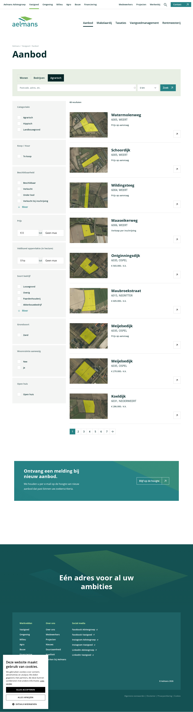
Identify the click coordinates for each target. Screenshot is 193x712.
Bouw (78, 4)
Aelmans (16, 46)
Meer (25, 207)
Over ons (50, 629)
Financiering (90, 4)
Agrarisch (55, 78)
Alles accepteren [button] (25, 689)
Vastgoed (34, 4)
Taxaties (120, 23)
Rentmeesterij (171, 23)
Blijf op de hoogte (149, 481)
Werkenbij (155, 4)
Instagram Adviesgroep (84, 639)
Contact (177, 4)
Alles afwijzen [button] (25, 697)
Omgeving (48, 4)
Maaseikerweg (124, 220)
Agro (68, 4)
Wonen (24, 78)
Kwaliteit (50, 654)
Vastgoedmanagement (144, 23)
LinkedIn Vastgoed (81, 654)
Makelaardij (104, 23)
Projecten (141, 4)
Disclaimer (151, 696)
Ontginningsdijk (125, 255)
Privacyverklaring (165, 696)
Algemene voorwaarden (134, 696)
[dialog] (25, 682)
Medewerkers (126, 4)
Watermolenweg (126, 114)
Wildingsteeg (122, 185)
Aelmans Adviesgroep (15, 4)
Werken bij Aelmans (56, 659)
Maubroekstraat (126, 290)
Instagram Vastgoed (82, 644)
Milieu (59, 4)
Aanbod (88, 23)
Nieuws (49, 644)
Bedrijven (39, 78)
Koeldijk (118, 396)
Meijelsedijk (122, 325)
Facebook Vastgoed (82, 634)
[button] (25, 704)
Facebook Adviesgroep (83, 629)
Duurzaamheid (53, 649)
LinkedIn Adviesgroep (83, 649)
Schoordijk (120, 149)
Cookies (177, 696)
